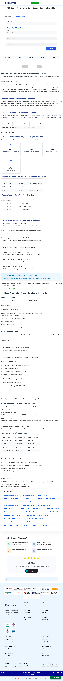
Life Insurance (26, 614)
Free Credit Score (46, 641)
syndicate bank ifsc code (31, 522)
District (8, 36)
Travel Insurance (27, 621)
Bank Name (9, 21)
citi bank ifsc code (46, 501)
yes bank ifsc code (44, 525)
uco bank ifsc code (47, 522)
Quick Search (7, 16)
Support (34, 3)
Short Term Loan (45, 621)
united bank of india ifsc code (12, 525)
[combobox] (31, 23)
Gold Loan (44, 612)
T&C (6, 666)
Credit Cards (45, 639)
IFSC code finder (45, 655)
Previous (25, 67)
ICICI (16, 27)
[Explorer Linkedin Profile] (48, 665)
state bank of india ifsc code (35, 518)
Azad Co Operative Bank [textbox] (30, 23)
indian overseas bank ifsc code (12, 512)
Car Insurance (26, 608)
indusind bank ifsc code (31, 512)
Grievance (25, 663)
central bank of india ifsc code (28, 501)
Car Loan (44, 608)
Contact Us (14, 663)
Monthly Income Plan (10, 641)
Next (39, 67)
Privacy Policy (23, 666)
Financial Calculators (10, 639)
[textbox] (31, 33)
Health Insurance (27, 610)
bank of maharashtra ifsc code (46, 498)
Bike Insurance (26, 605)
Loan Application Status (47, 644)
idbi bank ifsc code (38, 508)
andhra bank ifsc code (28, 495)
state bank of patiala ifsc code (12, 522)
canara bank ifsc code (10, 501)
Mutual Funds (8, 644)
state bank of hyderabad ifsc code (13, 518)
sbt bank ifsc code (44, 515)
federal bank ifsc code (44, 505)
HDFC (11, 27)
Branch (8, 42)
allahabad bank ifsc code (11, 495)
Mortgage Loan (45, 617)
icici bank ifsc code (24, 508)
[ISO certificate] (13, 631)
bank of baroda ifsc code (11, 498)
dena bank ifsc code (28, 505)
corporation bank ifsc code (11, 505)
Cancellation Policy (13, 666)
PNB (24, 27)
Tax (42, 653)
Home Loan (44, 614)
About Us (7, 663)
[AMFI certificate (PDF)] (7, 625)
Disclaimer (17, 665)
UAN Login (7, 655)
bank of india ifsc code (28, 498)
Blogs (20, 663)
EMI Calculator (45, 610)
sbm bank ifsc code (30, 515)
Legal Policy (25, 665)
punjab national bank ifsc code (12, 515)
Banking (43, 648)
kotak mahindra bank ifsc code (50, 512)
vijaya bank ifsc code (30, 525)
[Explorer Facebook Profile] (43, 665)
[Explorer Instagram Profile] (52, 665)
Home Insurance (27, 612)
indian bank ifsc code (53, 508)
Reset (51, 48)
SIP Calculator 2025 (9, 653)
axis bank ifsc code (43, 495)
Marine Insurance (27, 617)
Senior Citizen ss (9, 651)
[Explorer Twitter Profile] (56, 665)
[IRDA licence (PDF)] (7, 631)
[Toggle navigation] (56, 3)
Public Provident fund (10, 646)
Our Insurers (26, 619)
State (7, 30)
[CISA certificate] (13, 625)
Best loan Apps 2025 (46, 646)
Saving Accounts (9, 648)
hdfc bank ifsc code (9, 508)
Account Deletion (9, 665)
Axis (20, 27)
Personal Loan (45, 619)
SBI (7, 27)
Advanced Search (20, 16)
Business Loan (45, 605)
